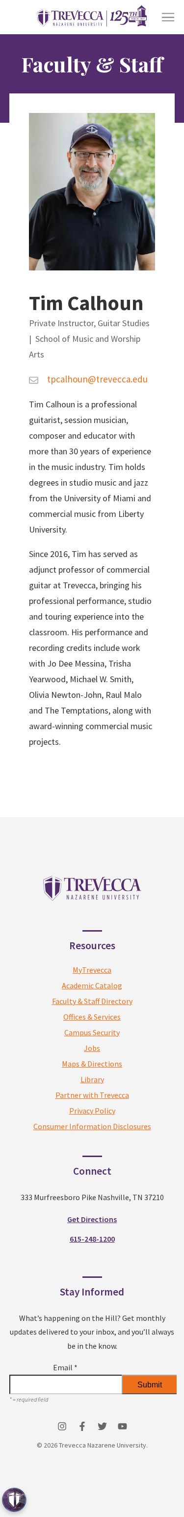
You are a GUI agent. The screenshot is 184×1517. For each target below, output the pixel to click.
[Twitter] (102, 1426)
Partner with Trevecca (92, 1095)
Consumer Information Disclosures (92, 1126)
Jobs (92, 1048)
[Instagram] (62, 1426)
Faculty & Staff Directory (92, 1001)
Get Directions (92, 1219)
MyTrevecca (92, 970)
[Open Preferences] (14, 1500)
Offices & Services (92, 1017)
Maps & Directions (92, 1064)
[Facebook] (82, 1426)
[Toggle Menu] (168, 17)
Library (92, 1079)
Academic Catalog (92, 985)
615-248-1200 (92, 1239)
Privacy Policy (92, 1110)
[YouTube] (122, 1426)
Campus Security (92, 1032)
